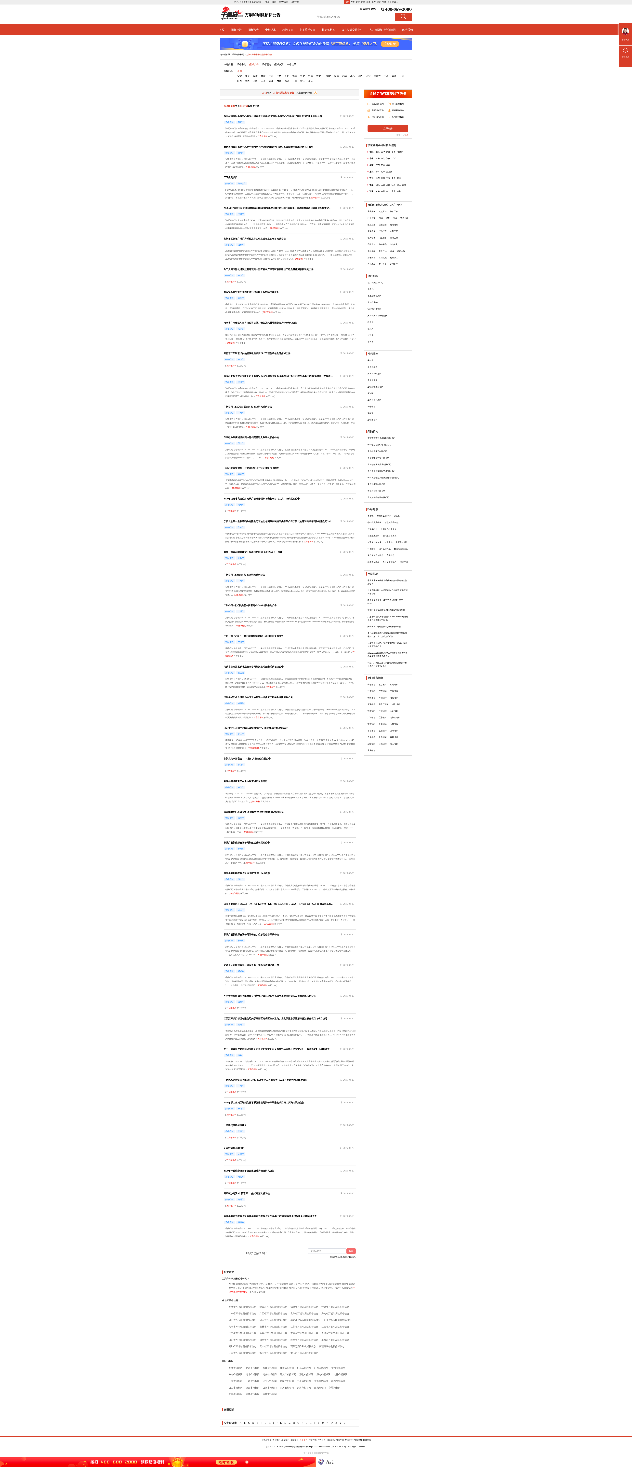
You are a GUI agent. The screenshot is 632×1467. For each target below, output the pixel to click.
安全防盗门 (391, 555)
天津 (271, 81)
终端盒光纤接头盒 (388, 529)
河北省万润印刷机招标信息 (242, 1320)
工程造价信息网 (374, 400)
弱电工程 (394, 238)
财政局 (370, 335)
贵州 (287, 76)
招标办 (370, 289)
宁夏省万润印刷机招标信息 (304, 1333)
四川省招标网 (287, 1387)
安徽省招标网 (235, 1368)
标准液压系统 (373, 536)
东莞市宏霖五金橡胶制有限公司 (381, 438)
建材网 (370, 413)
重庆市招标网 (270, 1394)
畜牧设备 (383, 264)
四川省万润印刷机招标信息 (242, 1346)
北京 (358, 2)
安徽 (384, 2)
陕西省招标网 (253, 1387)
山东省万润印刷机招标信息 (242, 1340)
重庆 (310, 81)
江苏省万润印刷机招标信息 (304, 1327)
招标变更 (279, 64)
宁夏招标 (371, 724)
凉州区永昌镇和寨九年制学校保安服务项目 (386, 610)
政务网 (370, 342)
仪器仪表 (383, 231)
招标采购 (241, 64)
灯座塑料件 (372, 529)
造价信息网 (372, 380)
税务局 (370, 322)
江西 (360, 76)
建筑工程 (383, 211)
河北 (389, 2)
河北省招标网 (253, 1374)
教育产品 (383, 251)
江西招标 (371, 717)
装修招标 (371, 406)
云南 (294, 81)
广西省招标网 (321, 1368)
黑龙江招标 (384, 704)
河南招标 (371, 704)
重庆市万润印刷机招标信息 (304, 1353)
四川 (263, 81)
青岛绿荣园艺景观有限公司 (379, 464)
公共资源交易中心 (352, 29)
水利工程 (394, 231)
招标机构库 (328, 29)
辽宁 (368, 76)
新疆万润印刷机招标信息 (331, 1346)
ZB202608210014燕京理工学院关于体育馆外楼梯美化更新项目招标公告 (388, 654)
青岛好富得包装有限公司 (378, 497)
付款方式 (312, 1440)
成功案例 (294, 1440)
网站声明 (340, 1440)
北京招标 (383, 684)
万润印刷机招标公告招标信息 (259, 54)
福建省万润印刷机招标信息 (304, 1307)
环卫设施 (371, 218)
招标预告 (253, 29)
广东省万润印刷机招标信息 (242, 1313)
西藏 (279, 81)
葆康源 (370, 516)
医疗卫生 (371, 225)
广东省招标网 (304, 1368)
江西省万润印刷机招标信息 (335, 1327)
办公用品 (383, 244)
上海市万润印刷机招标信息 (335, 1340)
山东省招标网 (338, 1381)
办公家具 (394, 244)
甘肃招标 (371, 691)
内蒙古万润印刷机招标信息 (273, 1333)
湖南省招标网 (323, 1374)
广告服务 (322, 1440)
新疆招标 (371, 744)
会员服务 (303, 1440)
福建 (255, 76)
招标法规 (331, 1440)
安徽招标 (371, 684)
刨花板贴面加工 (389, 536)
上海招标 (394, 731)
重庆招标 (371, 750)
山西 (239, 81)
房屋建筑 (371, 211)
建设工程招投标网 (375, 387)
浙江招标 (394, 744)
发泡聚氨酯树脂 (384, 516)
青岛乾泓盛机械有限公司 (378, 458)
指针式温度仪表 (374, 522)
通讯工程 (401, 251)
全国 (239, 71)
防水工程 (394, 211)
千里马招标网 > (239, 54)
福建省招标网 (270, 1368)
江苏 (363, 2)
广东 (353, 2)
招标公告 (236, 29)
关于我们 (276, 1440)
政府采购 (407, 29)
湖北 (379, 2)
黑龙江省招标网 (288, 1374)
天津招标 (383, 737)
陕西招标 (383, 731)
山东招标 (394, 724)
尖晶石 (397, 516)
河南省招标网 (270, 1374)
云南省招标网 (235, 1394)
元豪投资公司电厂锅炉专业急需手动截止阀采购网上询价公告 (387, 645)
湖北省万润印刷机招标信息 (337, 1320)
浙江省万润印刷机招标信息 (273, 1353)
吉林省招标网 (340, 1374)
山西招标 (371, 731)
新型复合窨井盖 (391, 522)
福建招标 (394, 684)
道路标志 (371, 231)
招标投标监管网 (374, 309)
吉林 (344, 76)
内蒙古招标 (395, 717)
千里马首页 (266, 1440)
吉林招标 (383, 711)
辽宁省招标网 (270, 1381)
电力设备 (371, 238)
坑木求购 (389, 542)
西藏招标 (394, 737)
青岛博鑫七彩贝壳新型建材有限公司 (383, 478)
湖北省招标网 (306, 1374)
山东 (374, 2)
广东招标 (383, 691)
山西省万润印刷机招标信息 (273, 1340)
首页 (221, 29)
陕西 (247, 81)
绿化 (388, 218)
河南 (310, 76)
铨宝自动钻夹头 (374, 542)
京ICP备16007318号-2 (357, 1446)
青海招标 (383, 724)
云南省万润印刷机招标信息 (242, 1353)
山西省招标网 (235, 1387)
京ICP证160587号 (338, 1446)
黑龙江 (319, 76)
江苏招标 (394, 711)
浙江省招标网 (253, 1394)
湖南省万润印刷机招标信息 (242, 1327)
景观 (395, 218)
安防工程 (371, 244)
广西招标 (394, 691)
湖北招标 (396, 704)
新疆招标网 (335, 1387)
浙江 (368, 2)
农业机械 (371, 264)
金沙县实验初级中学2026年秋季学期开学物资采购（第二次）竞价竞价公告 (387, 635)
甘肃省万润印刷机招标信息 (335, 1307)
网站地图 (358, 1440)
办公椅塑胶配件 (389, 562)
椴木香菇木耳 (373, 562)
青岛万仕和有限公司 (376, 491)
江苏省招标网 (235, 1381)
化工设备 (383, 238)
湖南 (336, 76)
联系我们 (285, 1440)
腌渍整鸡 (404, 562)
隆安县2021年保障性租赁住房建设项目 (384, 626)
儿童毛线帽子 (402, 542)
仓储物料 (394, 225)
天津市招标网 (304, 1387)
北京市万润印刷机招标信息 (273, 1307)
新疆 (287, 81)
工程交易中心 (373, 302)
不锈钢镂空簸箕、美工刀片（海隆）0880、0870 (386, 602)
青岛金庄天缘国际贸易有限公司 (381, 471)
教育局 (370, 329)
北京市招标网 (253, 1368)
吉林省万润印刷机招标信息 (273, 1327)
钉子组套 (371, 549)
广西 (279, 76)
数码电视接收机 (401, 549)
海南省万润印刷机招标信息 (335, 1313)
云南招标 (383, 744)
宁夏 (386, 76)
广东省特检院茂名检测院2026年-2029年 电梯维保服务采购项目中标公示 (388, 618)
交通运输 (383, 225)
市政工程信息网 (374, 296)
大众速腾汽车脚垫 (375, 555)
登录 (406, 135)
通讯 (392, 251)
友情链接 (349, 1440)
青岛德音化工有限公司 (377, 451)
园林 (381, 218)
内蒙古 (377, 76)
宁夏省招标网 (304, 1381)
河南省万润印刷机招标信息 (273, 1320)
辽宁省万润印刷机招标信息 (242, 1333)
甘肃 (263, 76)
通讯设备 (371, 257)
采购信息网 (372, 367)
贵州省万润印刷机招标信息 (304, 1313)
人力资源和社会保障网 (382, 29)
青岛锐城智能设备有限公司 (379, 445)
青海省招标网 (321, 1381)
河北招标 (394, 698)
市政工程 (404, 218)
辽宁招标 (383, 717)
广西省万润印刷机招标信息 (273, 1313)
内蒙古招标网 (287, 1381)
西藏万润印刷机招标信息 (303, 1346)
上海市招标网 (270, 1387)
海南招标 (383, 698)
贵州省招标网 (338, 1368)
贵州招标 (371, 698)
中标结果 (270, 29)
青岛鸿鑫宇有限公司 (376, 484)
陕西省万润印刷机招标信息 (304, 1340)
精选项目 (287, 29)
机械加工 (394, 257)
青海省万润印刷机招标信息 (335, 1333)
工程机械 (383, 257)
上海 (255, 81)
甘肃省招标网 (287, 1368)
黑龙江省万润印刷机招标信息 (305, 1320)
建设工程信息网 (374, 373)
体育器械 (371, 251)
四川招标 (371, 737)
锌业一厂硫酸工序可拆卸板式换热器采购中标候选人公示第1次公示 (387, 664)
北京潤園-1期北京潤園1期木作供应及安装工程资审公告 (388, 592)
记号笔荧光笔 (385, 549)
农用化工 (394, 264)
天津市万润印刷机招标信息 (273, 1346)
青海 (394, 76)
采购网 (370, 360)
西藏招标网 (320, 1387)
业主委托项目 (307, 29)
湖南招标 (371, 711)
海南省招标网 (235, 1374)
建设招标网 (372, 420)
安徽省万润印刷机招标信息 (242, 1307)
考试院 (370, 393)
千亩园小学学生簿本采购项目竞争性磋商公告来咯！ (387, 582)
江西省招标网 (253, 1381)
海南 (294, 76)
